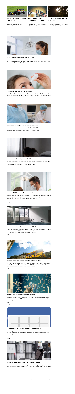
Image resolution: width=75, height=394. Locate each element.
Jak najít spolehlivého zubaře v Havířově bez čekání (20, 57)
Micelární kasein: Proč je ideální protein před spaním (21, 294)
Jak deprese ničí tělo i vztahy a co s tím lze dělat (19, 159)
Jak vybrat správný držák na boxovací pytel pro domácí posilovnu (24, 260)
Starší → (49, 379)
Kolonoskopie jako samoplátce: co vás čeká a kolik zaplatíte (22, 125)
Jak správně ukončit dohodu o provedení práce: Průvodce (22, 226)
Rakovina (8, 1)
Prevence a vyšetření (9, 132)
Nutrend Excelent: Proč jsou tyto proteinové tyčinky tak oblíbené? (24, 328)
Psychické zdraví (9, 166)
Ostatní (8, 234)
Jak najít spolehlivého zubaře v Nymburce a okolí (20, 193)
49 (39, 379)
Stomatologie (8, 200)
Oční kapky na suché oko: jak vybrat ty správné (19, 91)
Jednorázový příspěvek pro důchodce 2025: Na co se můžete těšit (23, 362)
